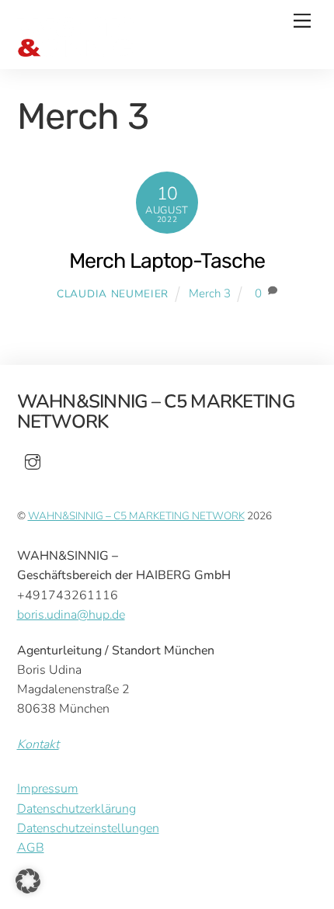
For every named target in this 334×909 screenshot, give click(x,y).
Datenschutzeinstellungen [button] (88, 828)
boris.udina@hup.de (71, 614)
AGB (30, 847)
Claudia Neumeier (113, 293)
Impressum (47, 788)
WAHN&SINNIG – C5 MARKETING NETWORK (136, 515)
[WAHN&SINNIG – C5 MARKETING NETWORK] (75, 50)
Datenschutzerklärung (76, 808)
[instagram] (32, 461)
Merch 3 (210, 293)
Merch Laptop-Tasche (167, 260)
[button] (28, 881)
